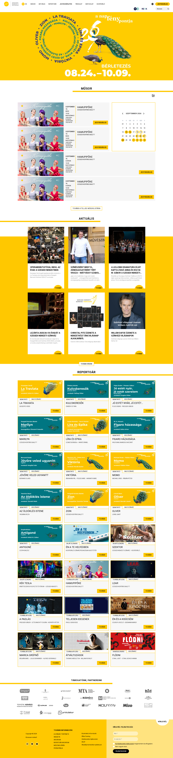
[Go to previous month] (123, 113)
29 (126, 140)
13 (144, 128)
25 (137, 136)
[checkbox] (114, 744)
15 (126, 132)
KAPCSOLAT (89, 4)
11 (137, 128)
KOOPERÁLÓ (101, 4)
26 (141, 136)
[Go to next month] (144, 113)
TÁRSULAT (78, 4)
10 (133, 128)
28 (123, 140)
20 (144, 132)
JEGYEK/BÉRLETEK (66, 4)
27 (144, 136)
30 (130, 140)
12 (141, 128)
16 (130, 132)
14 (123, 132)
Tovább (56, 411)
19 (141, 132)
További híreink (86, 364)
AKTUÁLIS (42, 4)
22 (126, 136)
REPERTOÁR (52, 4)
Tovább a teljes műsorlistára (86, 208)
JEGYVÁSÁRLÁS (162, 4)
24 (133, 136)
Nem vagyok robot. (121, 746)
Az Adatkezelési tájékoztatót (124, 744)
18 (137, 132)
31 (123, 124)
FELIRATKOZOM (121, 751)
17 (133, 132)
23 (130, 136)
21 (123, 136)
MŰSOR (33, 4)
